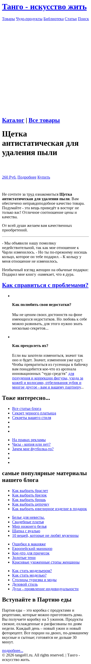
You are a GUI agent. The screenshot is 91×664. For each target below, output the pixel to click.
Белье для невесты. (28, 517)
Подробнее (26, 177)
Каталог (13, 120)
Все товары (44, 120)
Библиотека (53, 19)
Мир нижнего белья (29, 526)
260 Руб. (9, 177)
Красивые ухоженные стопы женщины (46, 562)
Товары (8, 19)
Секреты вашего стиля (31, 417)
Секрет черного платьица (34, 413)
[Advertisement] (45, 66)
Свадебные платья (28, 522)
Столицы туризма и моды (34, 580)
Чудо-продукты (29, 19)
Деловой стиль (25, 584)
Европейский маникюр (32, 548)
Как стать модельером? (32, 571)
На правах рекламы (29, 440)
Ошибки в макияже (29, 544)
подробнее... (12, 650)
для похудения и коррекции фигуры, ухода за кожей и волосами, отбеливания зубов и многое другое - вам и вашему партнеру (47, 380)
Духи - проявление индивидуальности (45, 589)
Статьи (71, 19)
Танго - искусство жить (44, 6)
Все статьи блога (26, 408)
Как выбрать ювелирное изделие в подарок (49, 509)
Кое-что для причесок (31, 553)
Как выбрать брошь (29, 500)
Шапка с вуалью (26, 531)
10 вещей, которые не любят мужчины (45, 535)
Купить (43, 177)
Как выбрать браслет (30, 490)
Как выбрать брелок (29, 495)
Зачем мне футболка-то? (33, 449)
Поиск (83, 19)
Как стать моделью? (29, 575)
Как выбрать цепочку (30, 504)
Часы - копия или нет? (31, 444)
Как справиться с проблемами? (45, 285)
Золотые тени (24, 557)
